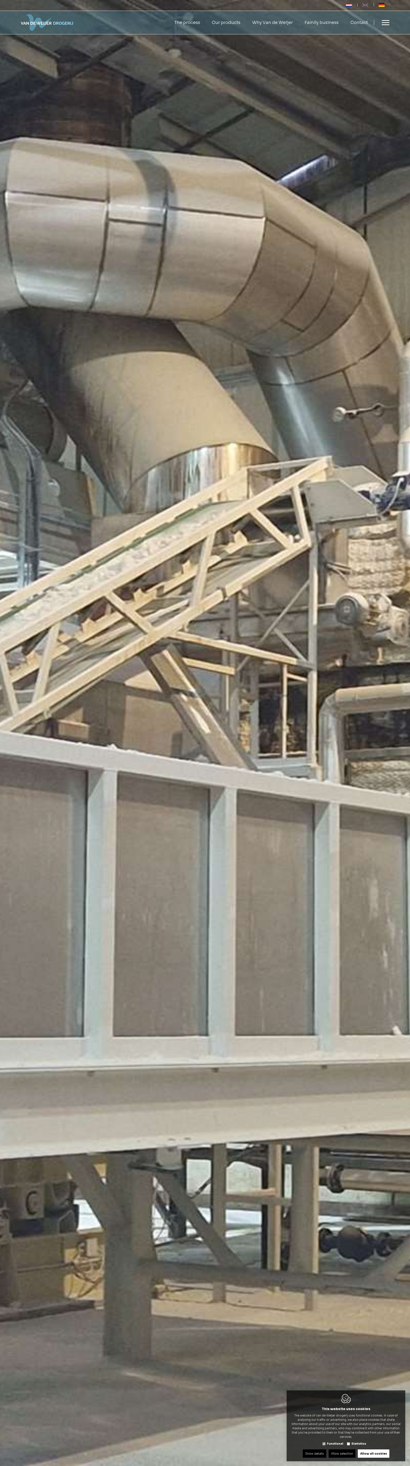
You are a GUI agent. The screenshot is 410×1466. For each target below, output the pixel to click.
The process (187, 22)
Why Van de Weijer (272, 22)
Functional (335, 1443)
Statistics (358, 1443)
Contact (359, 22)
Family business (322, 22)
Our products (226, 22)
